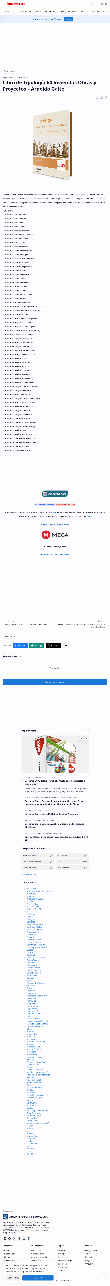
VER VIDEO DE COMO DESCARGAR (55, 554)
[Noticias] (85, 11)
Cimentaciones (33, 932)
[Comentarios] (80, 738)
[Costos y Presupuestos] (69, 797)
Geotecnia (31, 998)
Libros (29, 1029)
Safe (29, 1085)
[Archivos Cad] (72, 855)
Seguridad (31, 1092)
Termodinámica (34, 1115)
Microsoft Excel (33, 1046)
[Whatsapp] (29, 1238)
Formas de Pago (65, 1260)
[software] (38, 777)
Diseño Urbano (33, 967)
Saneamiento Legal (35, 1087)
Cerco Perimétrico (35, 929)
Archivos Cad (32, 904)
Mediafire (89, 1257)
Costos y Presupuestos (37, 947)
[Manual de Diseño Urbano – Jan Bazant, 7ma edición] (29, 624)
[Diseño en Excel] (72, 867)
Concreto (31, 937)
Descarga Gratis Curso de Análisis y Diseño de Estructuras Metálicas (54, 825)
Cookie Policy (13, 1277)
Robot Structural (34, 1082)
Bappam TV (102, 1280)
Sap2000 (30, 1090)
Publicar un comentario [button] (55, 682)
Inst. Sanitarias (33, 1018)
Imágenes (31, 1003)
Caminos (31, 914)
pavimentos (32, 1143)
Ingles (29, 1016)
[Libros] (39, 11)
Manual (30, 1031)
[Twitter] (14, 1238)
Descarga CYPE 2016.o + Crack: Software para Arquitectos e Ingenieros (55, 782)
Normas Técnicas (34, 1057)
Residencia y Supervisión (38, 1072)
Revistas (30, 1077)
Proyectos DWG (33, 1064)
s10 (28, 1146)
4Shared (88, 1253)
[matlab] (46, 810)
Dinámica (31, 962)
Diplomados (9, 1253)
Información (32, 1006)
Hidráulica (31, 1001)
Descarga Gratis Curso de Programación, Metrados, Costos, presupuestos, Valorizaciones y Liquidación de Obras (55, 803)
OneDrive (89, 1264)
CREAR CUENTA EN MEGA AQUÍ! (55, 524)
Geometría (31, 993)
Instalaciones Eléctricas (37, 1021)
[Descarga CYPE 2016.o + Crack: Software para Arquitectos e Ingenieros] (55, 754)
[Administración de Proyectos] (48, 797)
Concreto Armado (35, 939)
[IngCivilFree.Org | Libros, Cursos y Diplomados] (17, 4)
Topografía (31, 1118)
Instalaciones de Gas (36, 1026)
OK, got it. (38, 1277)
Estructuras (32, 975)
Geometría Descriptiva (37, 995)
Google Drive (91, 1250)
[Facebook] (5, 1238)
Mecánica (31, 1039)
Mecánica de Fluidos (36, 1041)
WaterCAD (31, 1133)
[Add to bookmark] (85, 738)
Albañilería (32, 893)
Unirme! (68, 19)
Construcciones (34, 942)
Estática (30, 978)
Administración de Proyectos (39, 891)
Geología (31, 990)
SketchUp (31, 1100)
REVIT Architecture (35, 1069)
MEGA (53, 512)
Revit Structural (34, 1080)
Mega (87, 1260)
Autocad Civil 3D (34, 909)
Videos (30, 1125)
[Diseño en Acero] (48, 820)
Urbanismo (32, 1120)
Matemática (32, 1034)
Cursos (30, 950)
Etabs (29, 980)
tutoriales (31, 1154)
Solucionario (32, 1105)
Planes (61, 1257)
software (31, 1148)
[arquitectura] (10, 636)
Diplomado (32, 965)
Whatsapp (58, 19)
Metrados (31, 1044)
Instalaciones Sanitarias (37, 1023)
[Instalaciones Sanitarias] (51, 833)
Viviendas (31, 1128)
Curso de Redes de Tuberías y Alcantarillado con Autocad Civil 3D (56, 838)
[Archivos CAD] (51, 11)
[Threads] (19, 1238)
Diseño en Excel (34, 973)
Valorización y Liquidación (38, 1123)
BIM (28, 911)
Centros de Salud (34, 927)
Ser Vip (61, 1253)
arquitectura (32, 1136)
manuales (31, 1138)
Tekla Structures (34, 1113)
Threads (61, 1270)
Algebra (30, 896)
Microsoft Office (34, 1049)
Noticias (30, 1059)
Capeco (30, 916)
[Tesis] (63, 11)
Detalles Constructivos (37, 957)
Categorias (31, 919)
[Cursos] (16, 11)
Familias (30, 985)
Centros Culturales (35, 924)
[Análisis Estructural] (37, 855)
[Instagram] (10, 1238)
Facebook (62, 1264)
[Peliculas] (96, 11)
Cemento (31, 922)
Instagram (62, 1267)
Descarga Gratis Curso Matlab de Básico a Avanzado (51, 814)
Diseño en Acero (34, 970)
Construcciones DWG (36, 944)
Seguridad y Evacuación (37, 1095)
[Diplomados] (28, 11)
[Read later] (97, 97)
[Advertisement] (55, 44)
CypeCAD (31, 955)
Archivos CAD (10, 1260)
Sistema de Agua (34, 1097)
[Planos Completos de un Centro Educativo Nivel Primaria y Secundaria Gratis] (81, 624)
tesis (29, 1151)
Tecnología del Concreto (37, 1110)
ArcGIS (30, 901)
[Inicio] (7, 11)
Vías (28, 1131)
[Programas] (73, 11)
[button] (4, 4)
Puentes (30, 1067)
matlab (30, 1141)
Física (29, 988)
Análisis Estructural (35, 899)
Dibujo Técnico (33, 960)
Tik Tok (61, 1274)
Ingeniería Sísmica (35, 1013)
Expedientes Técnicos (36, 983)
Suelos (30, 1108)
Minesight (31, 1052)
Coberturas (32, 934)
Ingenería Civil (33, 1008)
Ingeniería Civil (34, 1011)
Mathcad (31, 1036)
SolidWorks (32, 1103)
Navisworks (32, 1054)
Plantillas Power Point (36, 1062)
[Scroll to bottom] (104, 1274)
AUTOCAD (31, 888)
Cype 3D (30, 952)
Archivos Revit (33, 906)
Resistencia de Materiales (38, 1074)
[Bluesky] (24, 1238)
